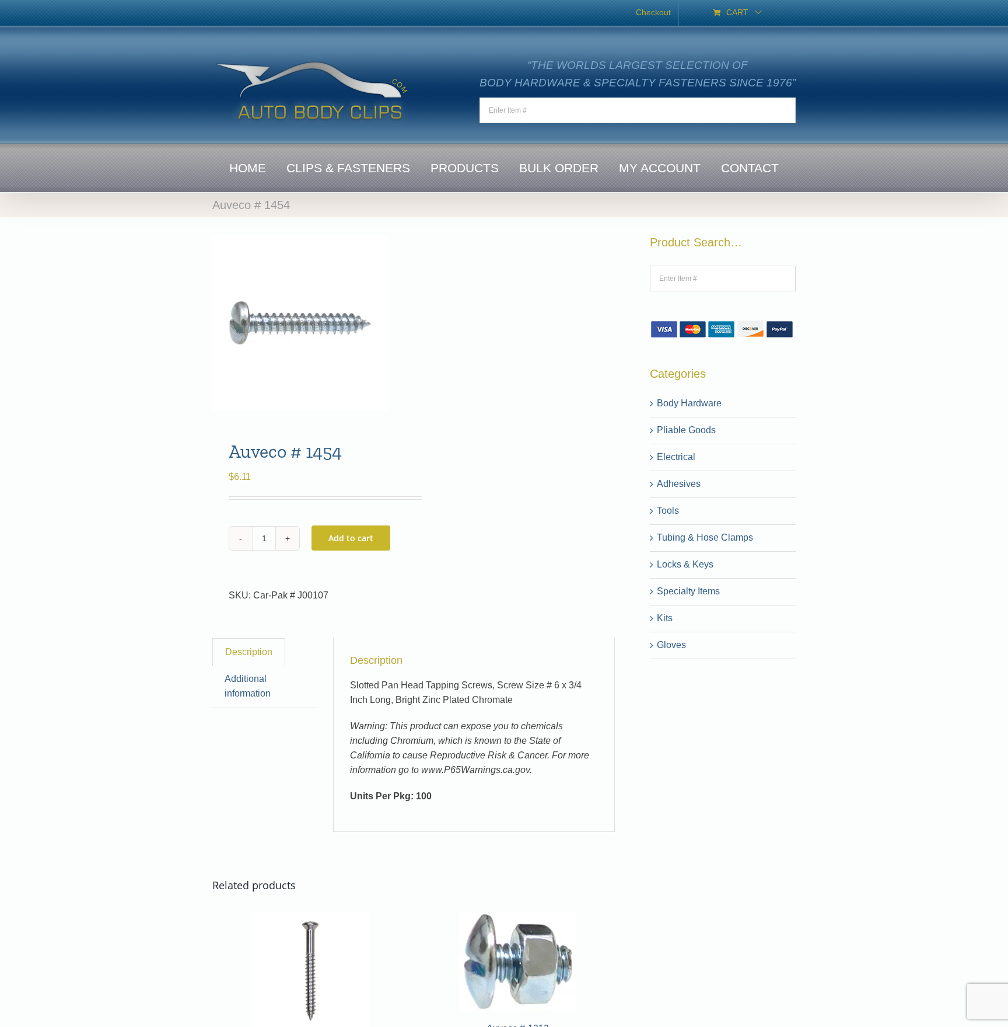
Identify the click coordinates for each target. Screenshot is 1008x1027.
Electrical (676, 457)
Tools (668, 511)
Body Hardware (689, 403)
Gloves (671, 645)
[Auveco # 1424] (310, 919)
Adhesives (679, 484)
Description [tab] (248, 652)
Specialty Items (688, 591)
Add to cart (350, 538)
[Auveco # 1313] (517, 919)
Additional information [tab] (248, 686)
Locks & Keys (685, 564)
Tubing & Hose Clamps (705, 537)
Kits (665, 618)
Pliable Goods (686, 430)
